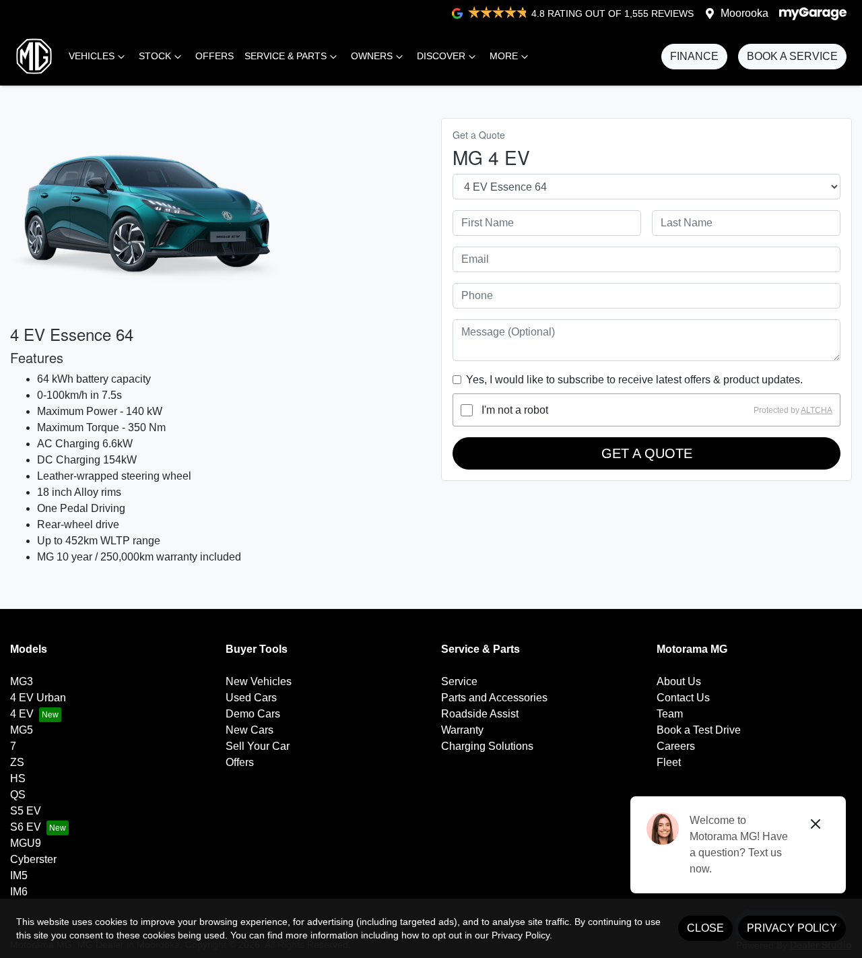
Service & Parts (285, 56)
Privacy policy (792, 928)
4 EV (22, 714)
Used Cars (251, 697)
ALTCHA (816, 410)
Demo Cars (253, 714)
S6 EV (25, 827)
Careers (676, 746)
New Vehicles (259, 681)
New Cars (249, 730)
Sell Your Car (258, 746)
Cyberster (33, 859)
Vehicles (91, 56)
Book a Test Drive (699, 730)
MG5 (21, 730)
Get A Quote (646, 453)
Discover (441, 56)
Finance (694, 56)
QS (18, 794)
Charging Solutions (487, 746)
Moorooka (744, 13)
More (504, 56)
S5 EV (25, 811)
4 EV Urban (38, 697)
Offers (214, 56)
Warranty (462, 730)
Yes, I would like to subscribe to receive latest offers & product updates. (634, 379)
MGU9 (25, 843)
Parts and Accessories (494, 697)
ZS (17, 762)
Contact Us (683, 697)
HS (18, 778)
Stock (155, 56)
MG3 (21, 681)
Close (705, 928)
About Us (679, 681)
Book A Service (792, 56)
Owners (372, 56)
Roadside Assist (480, 714)
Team (670, 714)
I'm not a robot (515, 410)
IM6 (19, 891)
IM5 (19, 875)
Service (459, 681)
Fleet (669, 762)
